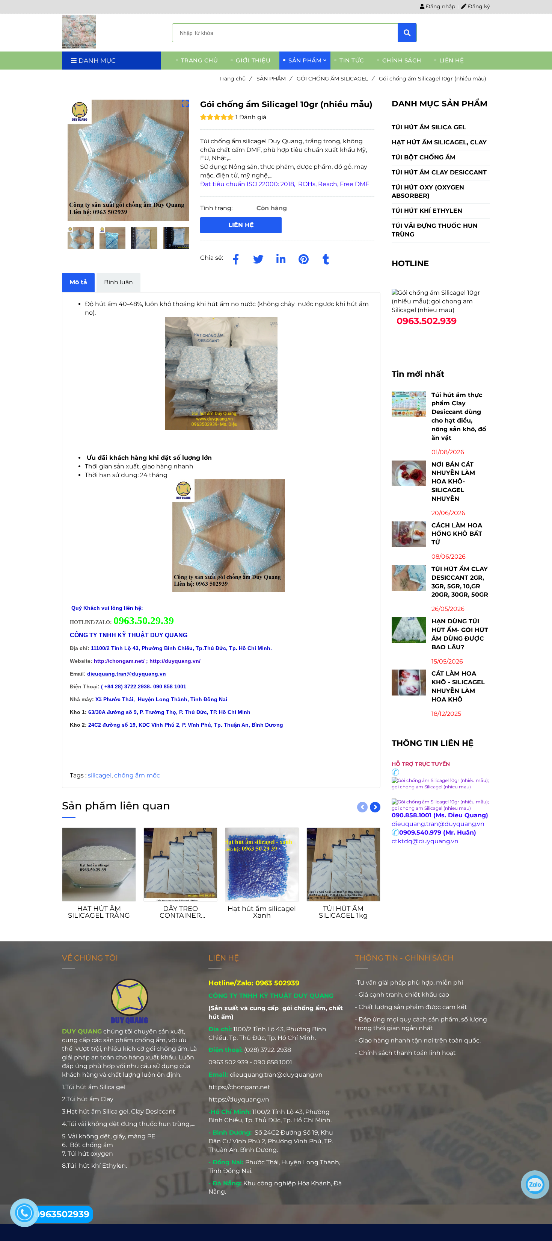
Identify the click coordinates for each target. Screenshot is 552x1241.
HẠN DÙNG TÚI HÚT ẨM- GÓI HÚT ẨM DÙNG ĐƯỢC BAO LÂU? (459, 634)
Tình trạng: (217, 208)
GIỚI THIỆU (253, 60)
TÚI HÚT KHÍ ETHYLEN (427, 210)
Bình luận (118, 282)
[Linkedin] (280, 258)
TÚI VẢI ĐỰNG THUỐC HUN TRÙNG (435, 230)
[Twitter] (258, 258)
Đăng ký (478, 6)
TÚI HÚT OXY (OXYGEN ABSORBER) (428, 192)
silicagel (100, 775)
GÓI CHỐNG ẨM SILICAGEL (335, 78)
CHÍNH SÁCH (401, 60)
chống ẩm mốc (137, 775)
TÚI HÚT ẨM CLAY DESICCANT (439, 172)
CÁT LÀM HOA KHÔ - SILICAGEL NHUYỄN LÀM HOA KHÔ (458, 686)
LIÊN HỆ (451, 60)
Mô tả (78, 282)
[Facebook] (235, 258)
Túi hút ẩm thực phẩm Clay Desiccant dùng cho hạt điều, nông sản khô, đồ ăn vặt (458, 416)
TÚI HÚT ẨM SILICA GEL (429, 127)
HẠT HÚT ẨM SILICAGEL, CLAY (439, 142)
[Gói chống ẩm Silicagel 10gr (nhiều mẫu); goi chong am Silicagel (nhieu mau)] (79, 31)
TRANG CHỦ (199, 60)
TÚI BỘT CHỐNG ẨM (423, 157)
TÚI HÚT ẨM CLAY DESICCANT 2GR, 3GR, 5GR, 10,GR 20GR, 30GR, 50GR (459, 582)
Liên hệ (241, 225)
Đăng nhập (439, 6)
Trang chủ (235, 78)
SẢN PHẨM (304, 60)
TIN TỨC (351, 60)
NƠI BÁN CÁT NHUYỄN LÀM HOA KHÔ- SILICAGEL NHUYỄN (453, 481)
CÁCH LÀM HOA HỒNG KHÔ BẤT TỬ (456, 534)
